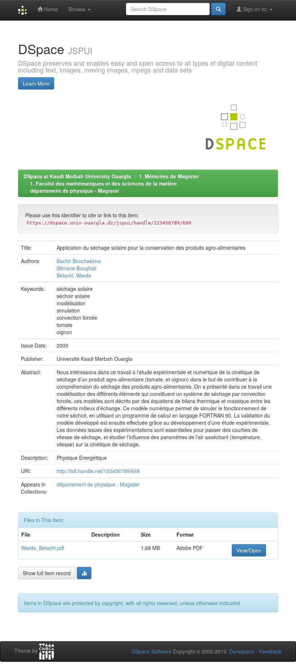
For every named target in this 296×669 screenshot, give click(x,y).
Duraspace (241, 651)
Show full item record (47, 573)
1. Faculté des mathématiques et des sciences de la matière (103, 183)
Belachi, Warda (74, 275)
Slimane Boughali (76, 268)
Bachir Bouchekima (79, 260)
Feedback (270, 651)
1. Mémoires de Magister (169, 176)
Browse (78, 9)
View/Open (248, 550)
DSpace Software (151, 651)
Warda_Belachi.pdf (42, 547)
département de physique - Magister (74, 190)
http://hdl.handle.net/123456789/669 (98, 471)
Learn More (36, 83)
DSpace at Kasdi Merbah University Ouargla (77, 176)
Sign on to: (255, 9)
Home (50, 9)
